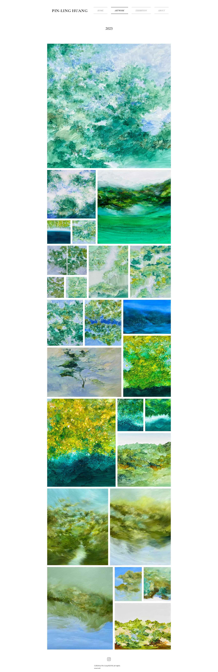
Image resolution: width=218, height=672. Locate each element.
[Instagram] (108, 659)
